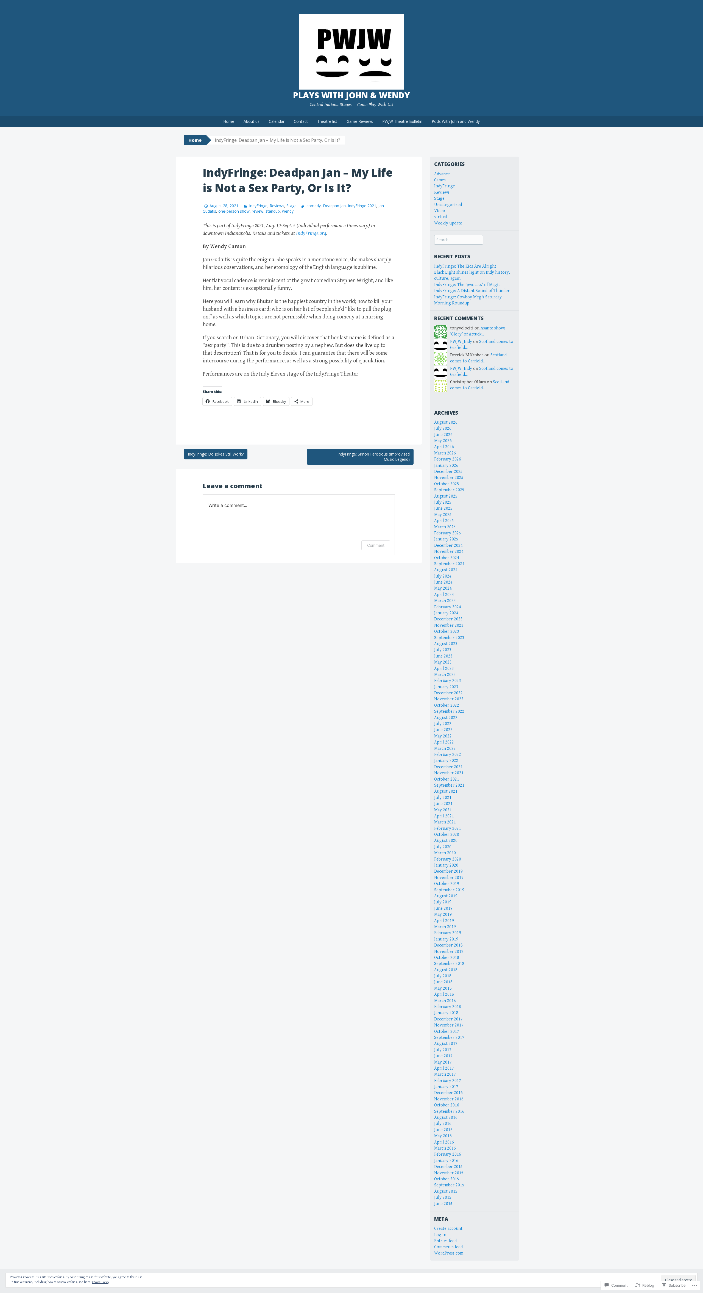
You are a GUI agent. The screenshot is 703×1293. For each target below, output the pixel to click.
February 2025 (447, 533)
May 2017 (443, 1062)
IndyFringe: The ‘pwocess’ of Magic (467, 284)
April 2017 (444, 1068)
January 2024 (446, 613)
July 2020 (442, 847)
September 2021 (449, 785)
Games (440, 180)
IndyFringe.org (311, 233)
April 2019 (444, 920)
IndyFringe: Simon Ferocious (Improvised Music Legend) (373, 456)
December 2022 (448, 693)
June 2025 (443, 508)
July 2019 (442, 902)
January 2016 (446, 1160)
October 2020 (446, 834)
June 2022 (443, 729)
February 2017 (447, 1080)
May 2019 (443, 914)
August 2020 (445, 840)
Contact (301, 121)
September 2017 (449, 1037)
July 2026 (442, 428)
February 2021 (447, 828)
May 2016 (443, 1136)
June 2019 (443, 908)
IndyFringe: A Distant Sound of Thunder (472, 290)
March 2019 (445, 926)
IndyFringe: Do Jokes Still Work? (216, 454)
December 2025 (448, 471)
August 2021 (445, 791)
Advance (442, 174)
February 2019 (447, 933)
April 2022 (444, 742)
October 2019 (446, 883)
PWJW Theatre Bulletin (402, 121)
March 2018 (445, 1000)
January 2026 (446, 465)
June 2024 (443, 582)
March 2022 (445, 748)
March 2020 (445, 853)
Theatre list (327, 121)
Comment (375, 545)
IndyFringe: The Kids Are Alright (465, 266)
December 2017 (448, 1019)
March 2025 (445, 527)
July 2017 (442, 1050)
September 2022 (449, 711)
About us (252, 121)
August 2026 (445, 422)
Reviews (277, 205)
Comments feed (448, 1247)
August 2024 (445, 570)
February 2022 (447, 754)
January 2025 (446, 539)
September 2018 (449, 963)
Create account (448, 1228)
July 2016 (442, 1123)
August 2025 (445, 496)
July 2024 (442, 576)
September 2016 (449, 1111)
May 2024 (443, 588)
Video (439, 210)
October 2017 (446, 1031)
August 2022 (445, 717)
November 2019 (449, 877)
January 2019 (446, 939)
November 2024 (449, 551)
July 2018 (442, 976)
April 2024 (444, 594)
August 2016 (445, 1117)
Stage (291, 205)
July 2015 (442, 1197)
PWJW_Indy (461, 341)
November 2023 (449, 625)
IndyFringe (258, 205)
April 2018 (444, 994)
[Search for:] (458, 240)
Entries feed (445, 1241)
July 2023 (442, 650)
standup (273, 211)
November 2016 (449, 1099)
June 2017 (443, 1056)
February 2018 (447, 1006)
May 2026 (443, 440)
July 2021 (442, 797)
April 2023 (444, 668)
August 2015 (445, 1191)
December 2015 (448, 1166)
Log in (440, 1234)
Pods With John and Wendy (456, 121)
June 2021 (443, 803)
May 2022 (443, 736)
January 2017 (446, 1086)
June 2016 (443, 1130)
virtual (440, 217)
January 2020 (446, 865)
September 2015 (449, 1185)
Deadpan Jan (334, 205)
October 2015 (446, 1179)
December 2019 (448, 871)
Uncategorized (448, 204)
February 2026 (447, 459)
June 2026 (443, 434)
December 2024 (448, 545)
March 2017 (445, 1074)
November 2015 (449, 1173)
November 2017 (449, 1025)
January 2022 (446, 760)
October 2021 (446, 779)
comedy (313, 205)
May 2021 (443, 810)
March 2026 (445, 453)
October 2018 (446, 957)
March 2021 (445, 822)
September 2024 (449, 564)
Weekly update (448, 223)
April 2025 (444, 520)
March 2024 (445, 600)
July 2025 (442, 502)
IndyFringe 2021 (362, 205)
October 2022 (446, 705)
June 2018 (443, 982)
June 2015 (443, 1203)
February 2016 (447, 1154)
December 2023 (448, 619)
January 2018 (446, 1012)
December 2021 (448, 767)
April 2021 (444, 816)
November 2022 (449, 699)
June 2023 (443, 656)
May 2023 (443, 662)
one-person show (234, 211)
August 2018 (445, 970)
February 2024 (447, 607)
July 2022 (442, 723)
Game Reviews (360, 121)
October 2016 (446, 1105)
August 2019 (445, 896)
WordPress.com (448, 1253)
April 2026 (444, 447)
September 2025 (449, 490)
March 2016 (445, 1148)
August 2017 (445, 1043)
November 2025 (449, 477)
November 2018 (449, 951)
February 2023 (447, 680)
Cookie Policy (100, 1282)
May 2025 (443, 514)
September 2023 (449, 637)
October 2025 (446, 484)
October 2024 (446, 558)
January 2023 (446, 687)
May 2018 (443, 988)
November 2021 (449, 773)
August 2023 (445, 643)
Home (228, 121)
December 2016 (448, 1092)
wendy (288, 211)
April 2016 (444, 1142)
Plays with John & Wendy (351, 95)
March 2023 (445, 674)
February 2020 (447, 859)
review (257, 211)
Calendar (276, 121)
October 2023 (446, 631)
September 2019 (449, 890)
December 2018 (448, 945)
